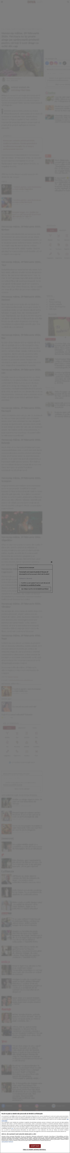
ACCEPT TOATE (35, 1146)
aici (12, 1128)
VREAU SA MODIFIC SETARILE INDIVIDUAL (34, 1149)
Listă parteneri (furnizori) (7, 1141)
